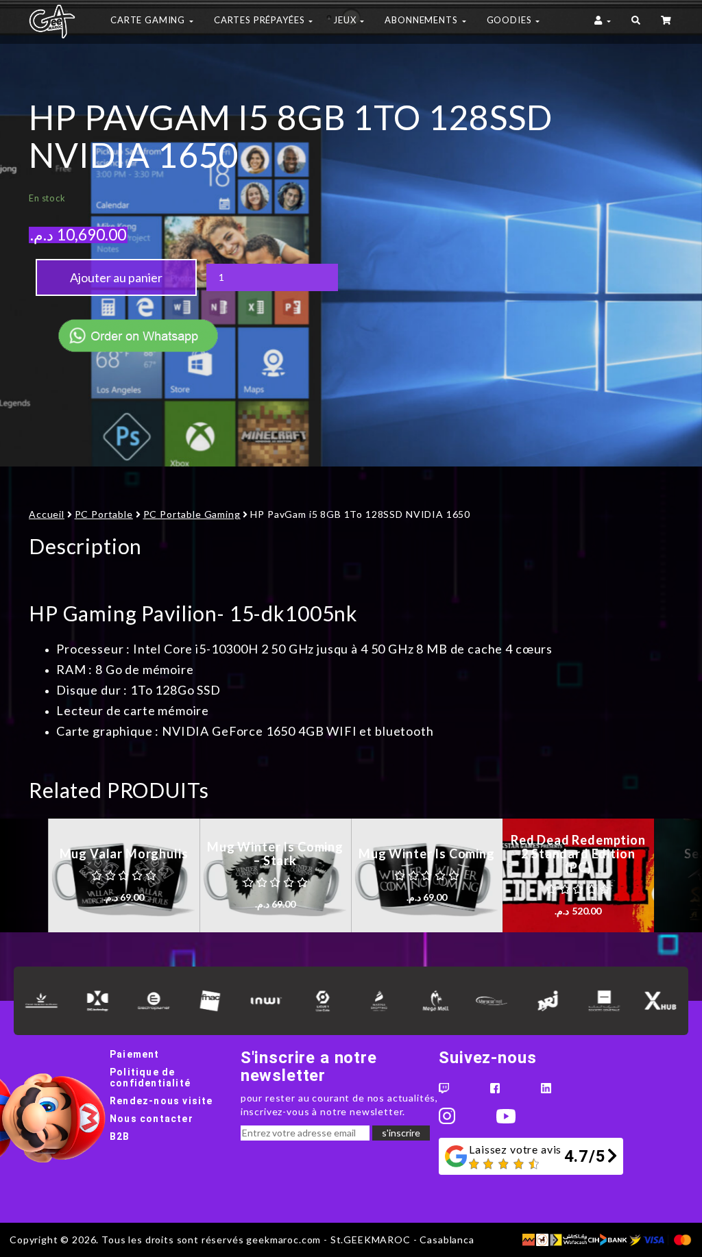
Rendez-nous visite (161, 1100)
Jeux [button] (346, 19)
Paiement (135, 1054)
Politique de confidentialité (150, 1077)
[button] (635, 22)
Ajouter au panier (116, 277)
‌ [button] (667, 22)
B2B (120, 1136)
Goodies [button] (511, 19)
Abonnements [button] (422, 19)
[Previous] (24, 875)
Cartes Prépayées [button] (260, 19)
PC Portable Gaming (192, 514)
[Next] (678, 875)
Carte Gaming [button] (149, 19)
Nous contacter (151, 1118)
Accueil (46, 514)
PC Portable (104, 514)
